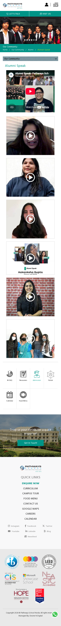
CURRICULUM (30, 488)
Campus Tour (30, 493)
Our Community (17, 50)
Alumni (30, 50)
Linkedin (32, 531)
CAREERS (30, 514)
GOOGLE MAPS (30, 509)
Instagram (15, 526)
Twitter (49, 526)
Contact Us (30, 504)
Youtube (15, 531)
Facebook (31, 526)
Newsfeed (32, 536)
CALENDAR (30, 519)
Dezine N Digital (36, 616)
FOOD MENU (31, 499)
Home (5, 50)
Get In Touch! (30, 443)
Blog (49, 531)
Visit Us (46, 14)
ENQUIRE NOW (30, 483)
